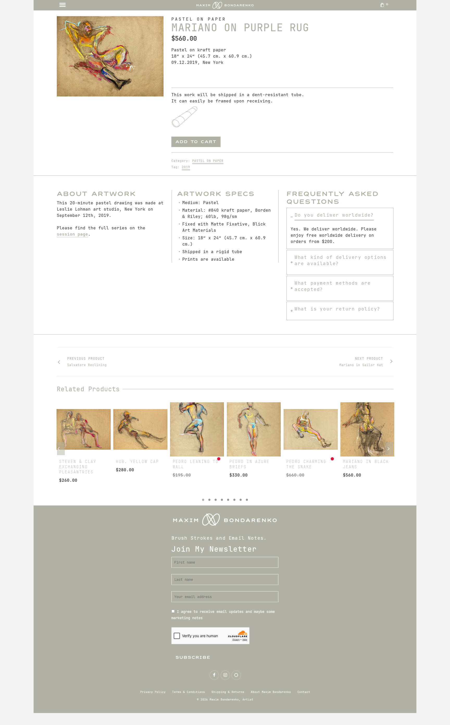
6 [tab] (234, 499)
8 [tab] (246, 499)
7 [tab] (240, 499)
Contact (303, 692)
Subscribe (193, 657)
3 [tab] (215, 499)
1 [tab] (203, 499)
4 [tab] (221, 499)
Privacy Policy (153, 692)
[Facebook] (214, 675)
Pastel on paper (207, 161)
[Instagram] (225, 675)
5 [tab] (228, 499)
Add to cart (196, 141)
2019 (186, 167)
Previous (61, 448)
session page (72, 234)
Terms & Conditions (188, 692)
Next (389, 448)
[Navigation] (62, 5)
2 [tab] (209, 499)
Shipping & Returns (227, 692)
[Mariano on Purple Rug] (110, 56)
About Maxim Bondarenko (271, 692)
